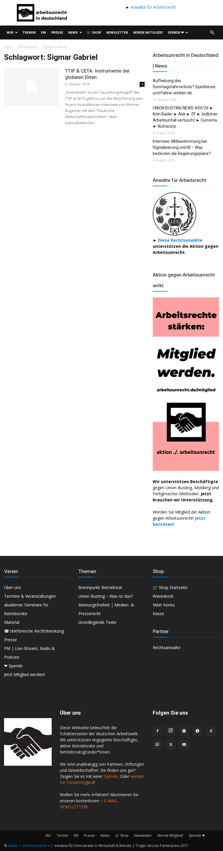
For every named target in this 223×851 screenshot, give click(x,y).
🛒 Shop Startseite (170, 587)
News (73, 32)
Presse (57, 32)
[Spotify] (184, 731)
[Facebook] (157, 731)
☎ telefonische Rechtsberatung (34, 631)
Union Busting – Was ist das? (105, 596)
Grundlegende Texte (97, 622)
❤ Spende (13, 665)
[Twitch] (157, 744)
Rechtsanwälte (166, 647)
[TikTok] (210, 731)
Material (11, 622)
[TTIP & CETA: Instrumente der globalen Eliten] (31, 87)
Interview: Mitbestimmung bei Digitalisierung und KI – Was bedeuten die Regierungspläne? (182, 147)
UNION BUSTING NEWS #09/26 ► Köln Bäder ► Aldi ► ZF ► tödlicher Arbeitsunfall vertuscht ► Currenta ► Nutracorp (185, 117)
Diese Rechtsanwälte (180, 240)
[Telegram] (197, 731)
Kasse (158, 613)
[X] (170, 744)
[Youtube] (184, 744)
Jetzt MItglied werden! (24, 674)
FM (43, 32)
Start (8, 46)
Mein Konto (164, 605)
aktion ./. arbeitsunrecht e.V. (30, 845)
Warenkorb (163, 596)
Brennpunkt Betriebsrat (100, 587)
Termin (29, 32)
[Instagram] (170, 730)
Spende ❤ (176, 32)
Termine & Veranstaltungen (30, 596)
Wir (10, 32)
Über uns (12, 587)
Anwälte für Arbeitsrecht (153, 7)
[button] (212, 32)
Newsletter (117, 32)
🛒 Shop (94, 32)
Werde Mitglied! (148, 32)
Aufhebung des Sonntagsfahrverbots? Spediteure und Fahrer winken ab (184, 86)
